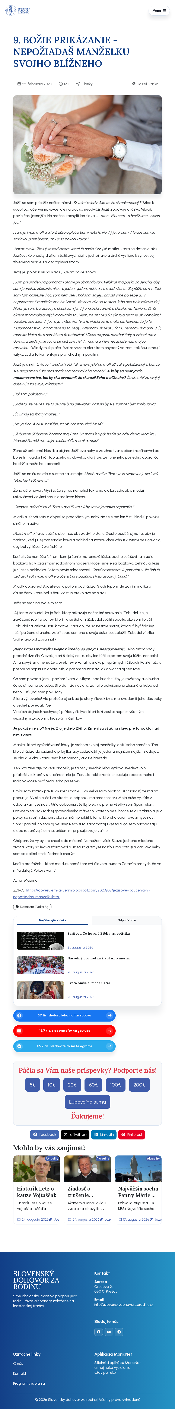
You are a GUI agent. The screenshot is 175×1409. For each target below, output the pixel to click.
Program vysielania (29, 1383)
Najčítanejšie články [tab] (52, 920)
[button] (32, 907)
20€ (72, 1085)
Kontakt (19, 1373)
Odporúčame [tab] (127, 920)
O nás (18, 1363)
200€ (139, 1085)
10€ (51, 1085)
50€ (93, 1085)
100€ (115, 1085)
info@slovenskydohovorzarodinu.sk (123, 1304)
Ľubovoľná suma (87, 1102)
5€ (32, 1085)
